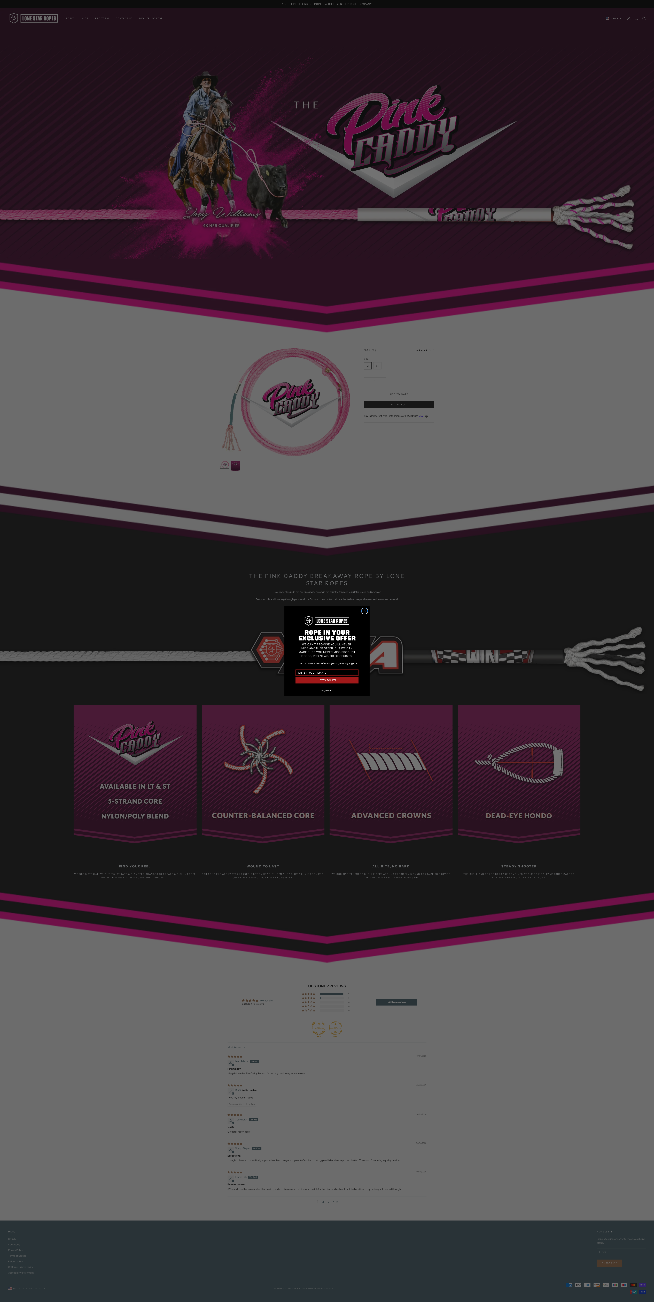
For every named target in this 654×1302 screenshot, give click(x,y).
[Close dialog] (365, 611)
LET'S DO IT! (327, 680)
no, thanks (327, 690)
